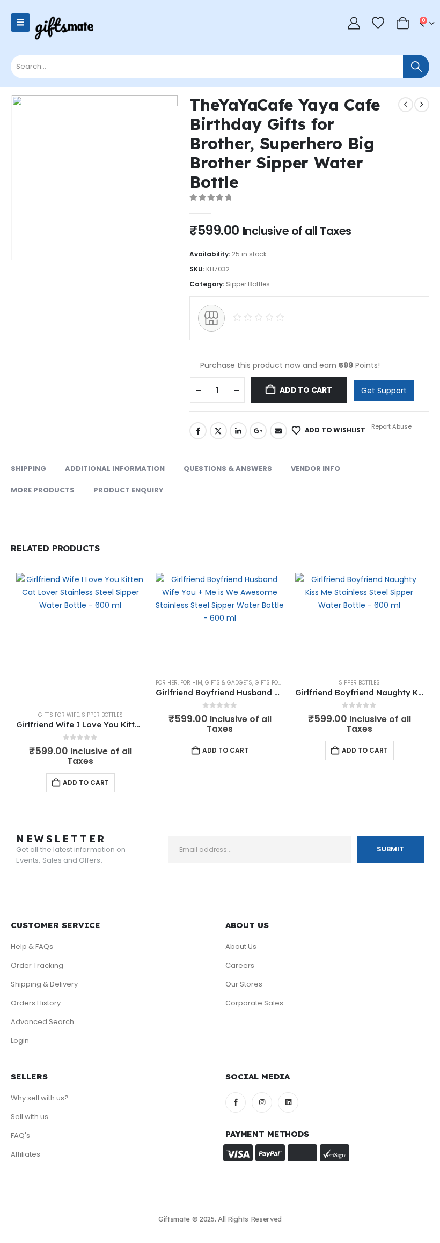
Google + (258, 430)
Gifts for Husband (282, 683)
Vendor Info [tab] (315, 469)
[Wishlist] (378, 23)
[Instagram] (262, 1102)
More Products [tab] (43, 490)
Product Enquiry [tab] (128, 490)
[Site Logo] (63, 28)
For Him (191, 683)
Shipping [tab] (28, 469)
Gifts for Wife (58, 715)
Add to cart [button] (86, 782)
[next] (421, 104)
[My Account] (353, 23)
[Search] (416, 66)
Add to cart (306, 390)
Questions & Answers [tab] (228, 469)
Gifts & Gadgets (228, 683)
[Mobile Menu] (20, 22)
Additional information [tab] (115, 469)
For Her (167, 683)
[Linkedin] (288, 1102)
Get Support (384, 390)
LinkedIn (238, 430)
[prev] (405, 104)
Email (278, 430)
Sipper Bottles (248, 284)
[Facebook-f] (235, 1102)
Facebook (198, 430)
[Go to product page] (80, 637)
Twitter (218, 430)
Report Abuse (391, 426)
